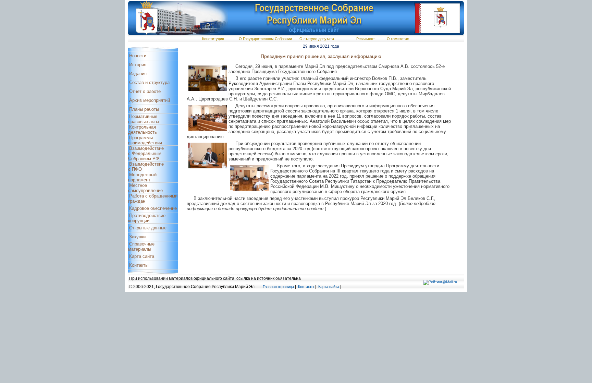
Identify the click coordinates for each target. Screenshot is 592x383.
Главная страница (278, 287)
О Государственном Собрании (265, 39)
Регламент (365, 39)
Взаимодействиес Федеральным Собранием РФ (146, 153)
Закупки (137, 236)
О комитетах (398, 39)
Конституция (213, 39)
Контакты (138, 265)
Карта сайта (141, 256)
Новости (137, 55)
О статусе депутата (316, 39)
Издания (138, 73)
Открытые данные (147, 227)
